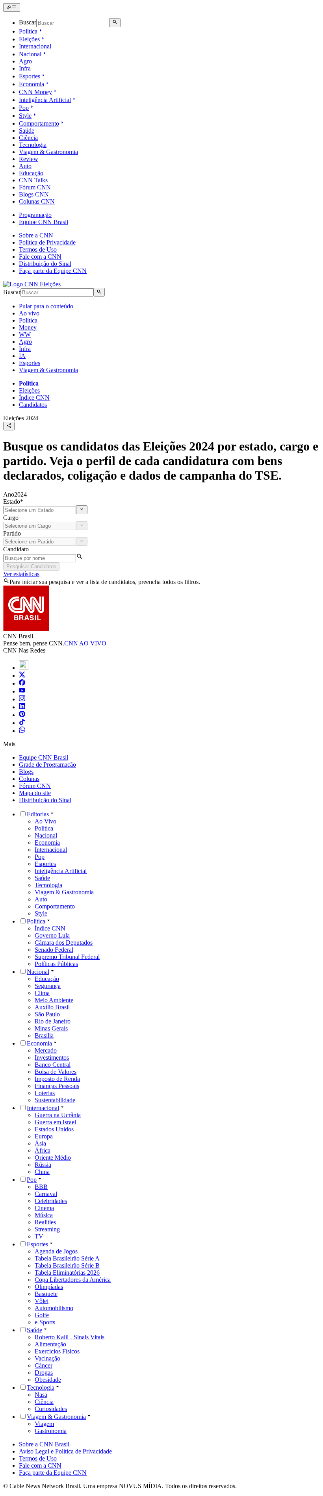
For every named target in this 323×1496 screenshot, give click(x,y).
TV (39, 1236)
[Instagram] (22, 699)
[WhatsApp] (22, 730)
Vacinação (47, 1358)
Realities (45, 1222)
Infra (25, 68)
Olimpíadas (49, 1286)
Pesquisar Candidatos (31, 566)
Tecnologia (32, 144)
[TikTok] (22, 722)
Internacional (35, 46)
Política (28, 31)
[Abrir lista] (81, 509)
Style (25, 115)
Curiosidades (51, 1408)
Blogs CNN (34, 194)
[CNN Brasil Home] (32, 284)
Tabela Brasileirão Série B (67, 1265)
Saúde (26, 130)
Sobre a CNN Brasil (44, 1444)
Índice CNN (34, 397)
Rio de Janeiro (53, 1021)
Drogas (44, 1372)
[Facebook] (22, 683)
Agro (25, 61)
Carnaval (46, 1193)
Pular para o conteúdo (46, 306)
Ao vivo (29, 313)
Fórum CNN (35, 187)
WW (25, 334)
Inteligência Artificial (45, 99)
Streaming (47, 1229)
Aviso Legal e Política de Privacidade (65, 1451)
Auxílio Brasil (52, 1007)
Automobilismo (54, 1308)
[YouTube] (22, 691)
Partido (12, 533)
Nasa (41, 1394)
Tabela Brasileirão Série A (67, 1258)
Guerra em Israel (55, 1122)
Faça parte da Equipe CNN (53, 270)
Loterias (45, 1093)
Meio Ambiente (54, 1000)
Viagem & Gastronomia (48, 151)
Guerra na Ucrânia (58, 1115)
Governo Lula (52, 935)
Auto (25, 166)
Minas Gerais (51, 1028)
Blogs (26, 771)
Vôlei (41, 1301)
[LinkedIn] (22, 707)
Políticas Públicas (56, 963)
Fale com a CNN (40, 256)
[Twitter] (22, 675)
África (42, 1150)
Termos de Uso (38, 249)
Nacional (30, 54)
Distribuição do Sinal (45, 263)
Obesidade (48, 1379)
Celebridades (51, 1201)
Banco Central (53, 1064)
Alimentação (50, 1344)
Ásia (40, 1143)
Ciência (28, 137)
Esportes (29, 76)
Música (44, 1215)
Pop (24, 107)
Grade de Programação (47, 764)
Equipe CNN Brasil (43, 222)
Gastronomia (51, 1430)
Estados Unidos (54, 1129)
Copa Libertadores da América (73, 1279)
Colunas (29, 778)
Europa (44, 1136)
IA (22, 355)
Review (28, 159)
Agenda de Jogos (56, 1251)
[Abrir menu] (11, 7)
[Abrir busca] (115, 22)
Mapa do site (35, 793)
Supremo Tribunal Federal (67, 956)
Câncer (43, 1365)
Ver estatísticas (21, 574)
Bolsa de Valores (55, 1071)
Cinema (44, 1208)
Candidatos (33, 404)
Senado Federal (54, 949)
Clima (42, 993)
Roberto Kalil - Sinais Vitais (69, 1337)
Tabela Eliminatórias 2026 (67, 1272)
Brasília (44, 1035)
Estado (13, 501)
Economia (31, 84)
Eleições (29, 39)
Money (28, 327)
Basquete (46, 1293)
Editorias (38, 814)
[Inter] (23, 667)
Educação (31, 173)
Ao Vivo (45, 821)
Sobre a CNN (36, 235)
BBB (41, 1186)
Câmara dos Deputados (64, 942)
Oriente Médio (53, 1157)
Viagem (44, 1423)
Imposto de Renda (57, 1078)
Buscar (27, 22)
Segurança (48, 986)
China (42, 1171)
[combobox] (39, 510)
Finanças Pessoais (57, 1086)
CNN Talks (33, 180)
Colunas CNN (37, 201)
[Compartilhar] (9, 426)
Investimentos (52, 1057)
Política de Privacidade (47, 242)
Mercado (46, 1050)
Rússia (43, 1164)
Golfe (42, 1315)
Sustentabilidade (55, 1100)
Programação (35, 214)
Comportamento (39, 123)
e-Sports (45, 1322)
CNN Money (35, 92)
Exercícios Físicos (57, 1351)
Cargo (11, 517)
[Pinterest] (22, 715)
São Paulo (47, 1014)
